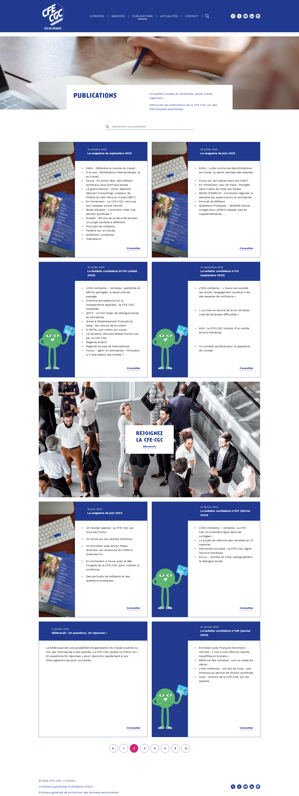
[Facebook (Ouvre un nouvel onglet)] (233, 16)
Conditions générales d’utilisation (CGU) (66, 786)
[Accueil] (53, 16)
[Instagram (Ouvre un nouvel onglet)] (258, 16)
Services (118, 16)
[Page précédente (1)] (113, 748)
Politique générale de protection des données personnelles (79, 792)
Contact (191, 16)
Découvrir (149, 446)
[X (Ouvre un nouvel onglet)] (239, 16)
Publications (142, 16)
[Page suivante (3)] (185, 748)
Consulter (133, 248)
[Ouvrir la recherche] (207, 16)
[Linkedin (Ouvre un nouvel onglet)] (252, 16)
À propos (97, 16)
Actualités (169, 16)
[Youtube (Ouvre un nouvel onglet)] (245, 16)
